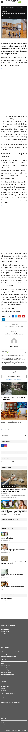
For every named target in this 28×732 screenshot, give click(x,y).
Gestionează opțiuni (14, 376)
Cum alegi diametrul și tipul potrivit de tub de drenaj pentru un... (13, 490)
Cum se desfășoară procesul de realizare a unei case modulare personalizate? (6, 512)
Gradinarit (3, 633)
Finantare (3, 688)
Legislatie (3, 690)
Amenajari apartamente (6, 598)
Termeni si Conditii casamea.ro (8, 656)
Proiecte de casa (5, 686)
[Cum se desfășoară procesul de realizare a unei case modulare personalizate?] (7, 504)
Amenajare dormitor (6, 672)
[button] (26, 352)
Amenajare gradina (5, 629)
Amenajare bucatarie (6, 665)
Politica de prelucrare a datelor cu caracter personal (14, 654)
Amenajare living (5, 670)
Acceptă (14, 368)
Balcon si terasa (5, 631)
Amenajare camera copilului (7, 674)
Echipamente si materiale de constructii (11, 702)
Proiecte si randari (5, 700)
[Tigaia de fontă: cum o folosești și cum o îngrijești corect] (4, 583)
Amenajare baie (4, 668)
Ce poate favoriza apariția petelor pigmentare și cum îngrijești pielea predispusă (20, 512)
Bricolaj (2, 663)
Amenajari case (4, 600)
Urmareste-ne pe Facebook (10, 519)
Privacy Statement (17, 379)
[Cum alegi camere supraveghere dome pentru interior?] (4, 571)
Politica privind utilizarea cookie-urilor (10, 652)
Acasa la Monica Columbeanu (11, 422)
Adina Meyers (5, 17)
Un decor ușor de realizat (14, 327)
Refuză (14, 372)
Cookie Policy (8, 379)
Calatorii (3, 724)
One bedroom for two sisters (14, 334)
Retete (2, 722)
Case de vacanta (5, 11)
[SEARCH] (25, 435)
